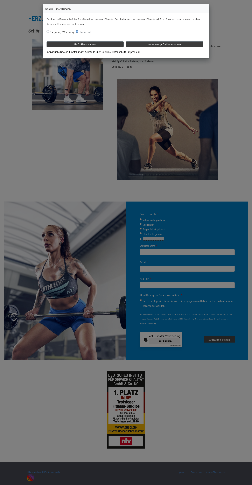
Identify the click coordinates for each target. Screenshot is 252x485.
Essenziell (85, 32)
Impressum (133, 52)
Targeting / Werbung (62, 32)
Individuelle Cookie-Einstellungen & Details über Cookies (79, 52)
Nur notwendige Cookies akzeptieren (164, 44)
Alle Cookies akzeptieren (85, 44)
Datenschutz (119, 52)
